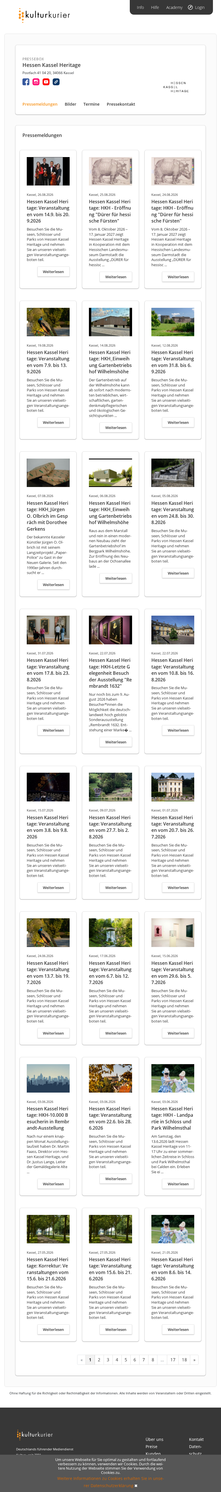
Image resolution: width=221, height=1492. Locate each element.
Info (140, 7)
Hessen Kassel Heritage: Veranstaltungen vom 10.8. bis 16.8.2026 (172, 670)
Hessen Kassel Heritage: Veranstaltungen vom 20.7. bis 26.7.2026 (172, 827)
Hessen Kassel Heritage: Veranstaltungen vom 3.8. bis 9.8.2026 (48, 827)
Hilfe (155, 7)
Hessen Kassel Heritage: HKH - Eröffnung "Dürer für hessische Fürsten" (110, 211)
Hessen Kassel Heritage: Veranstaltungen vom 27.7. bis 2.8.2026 (110, 827)
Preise (151, 1446)
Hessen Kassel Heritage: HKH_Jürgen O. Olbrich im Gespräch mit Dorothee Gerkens (47, 516)
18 (184, 1359)
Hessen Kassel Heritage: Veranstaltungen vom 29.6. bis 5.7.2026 (172, 972)
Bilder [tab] (70, 104)
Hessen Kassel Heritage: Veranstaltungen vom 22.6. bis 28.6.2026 (110, 1118)
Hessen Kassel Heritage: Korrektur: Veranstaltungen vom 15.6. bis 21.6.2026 (47, 1269)
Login (200, 7)
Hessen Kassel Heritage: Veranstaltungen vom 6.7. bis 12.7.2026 (110, 972)
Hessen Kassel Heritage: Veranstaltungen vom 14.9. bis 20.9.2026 (48, 211)
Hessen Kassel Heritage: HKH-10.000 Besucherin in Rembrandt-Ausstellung (48, 1118)
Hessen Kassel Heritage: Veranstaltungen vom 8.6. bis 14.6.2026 (172, 1269)
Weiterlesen (53, 271)
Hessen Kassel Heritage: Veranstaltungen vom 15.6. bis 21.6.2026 (110, 1269)
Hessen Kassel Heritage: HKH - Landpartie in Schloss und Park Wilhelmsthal (172, 1118)
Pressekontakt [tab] (121, 104)
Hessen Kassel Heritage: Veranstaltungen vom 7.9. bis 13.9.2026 (48, 362)
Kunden (153, 1453)
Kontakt (196, 1439)
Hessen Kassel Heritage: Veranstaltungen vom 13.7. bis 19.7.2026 (48, 972)
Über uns (154, 1439)
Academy (174, 7)
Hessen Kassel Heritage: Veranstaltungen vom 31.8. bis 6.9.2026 (172, 362)
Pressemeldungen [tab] (40, 104)
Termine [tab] (91, 104)
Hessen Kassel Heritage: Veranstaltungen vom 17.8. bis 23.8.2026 (48, 670)
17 (173, 1359)
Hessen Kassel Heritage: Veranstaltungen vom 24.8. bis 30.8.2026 (172, 512)
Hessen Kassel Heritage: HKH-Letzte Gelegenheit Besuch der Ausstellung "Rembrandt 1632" (110, 673)
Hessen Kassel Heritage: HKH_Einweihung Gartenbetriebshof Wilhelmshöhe (110, 362)
